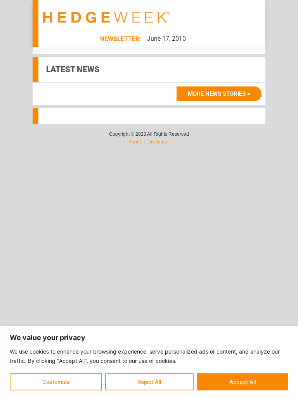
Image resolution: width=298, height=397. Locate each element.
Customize (55, 381)
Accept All (242, 381)
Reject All (149, 381)
